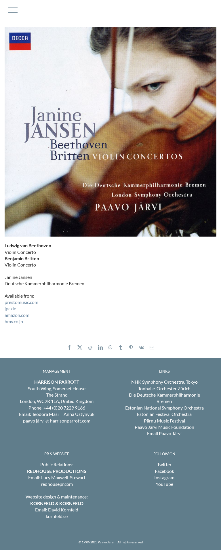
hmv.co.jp (14, 321)
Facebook (164, 471)
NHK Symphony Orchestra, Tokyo (164, 382)
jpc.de (10, 308)
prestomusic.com (21, 302)
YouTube (164, 484)
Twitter (164, 464)
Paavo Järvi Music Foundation (164, 427)
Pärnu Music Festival (164, 420)
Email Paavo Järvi (164, 433)
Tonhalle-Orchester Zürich (164, 388)
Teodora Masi (45, 414)
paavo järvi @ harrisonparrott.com (56, 420)
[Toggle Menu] (12, 10)
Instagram (164, 477)
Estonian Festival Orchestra (164, 414)
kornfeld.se (57, 516)
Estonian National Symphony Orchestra (164, 407)
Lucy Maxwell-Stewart (63, 477)
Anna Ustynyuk (79, 414)
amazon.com (17, 315)
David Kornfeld (63, 509)
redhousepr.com (57, 484)
